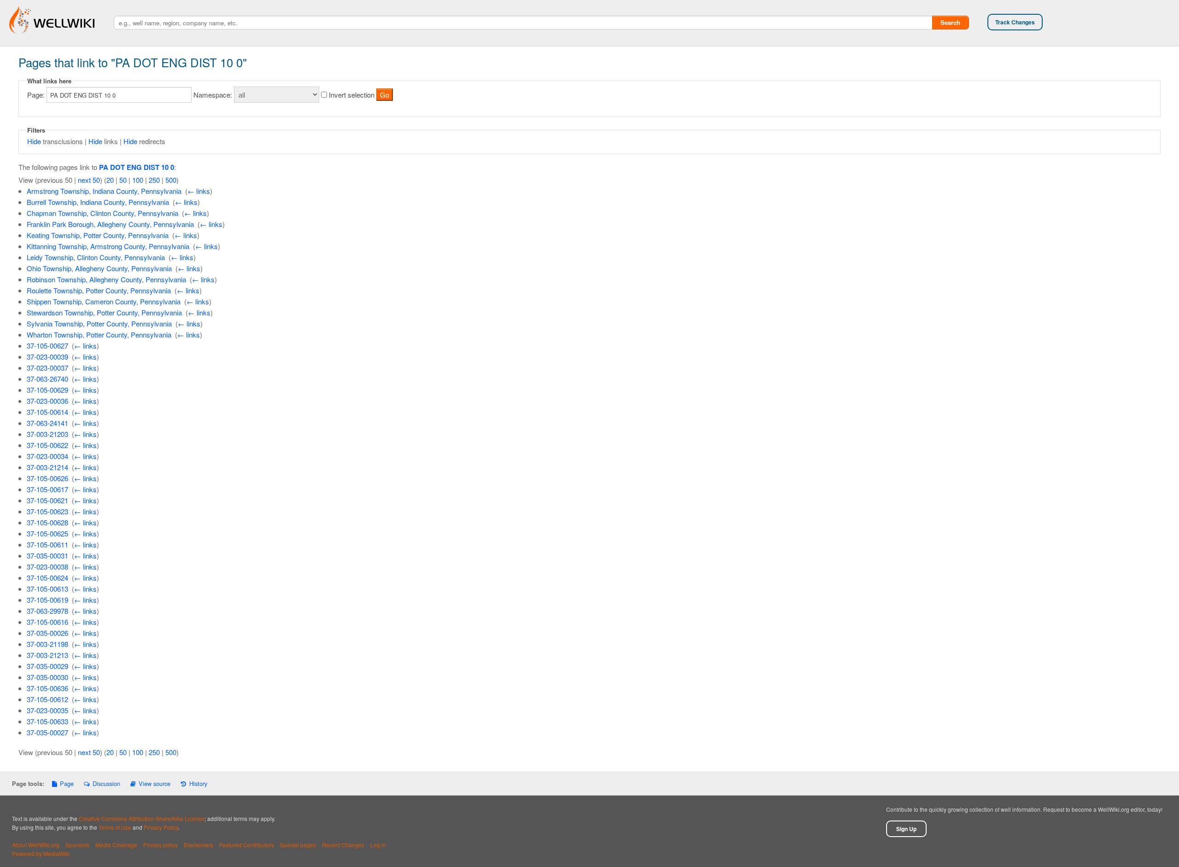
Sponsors (77, 845)
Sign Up (906, 829)
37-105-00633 (47, 721)
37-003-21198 (47, 644)
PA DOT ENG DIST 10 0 (136, 167)
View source (154, 783)
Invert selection (351, 94)
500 (170, 180)
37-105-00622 (47, 445)
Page (67, 783)
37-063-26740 (47, 379)
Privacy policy (160, 845)
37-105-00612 (47, 699)
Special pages (298, 845)
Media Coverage (116, 845)
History (198, 783)
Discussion (106, 783)
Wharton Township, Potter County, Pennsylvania (99, 334)
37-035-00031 (47, 555)
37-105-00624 (47, 577)
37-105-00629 (47, 390)
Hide (34, 141)
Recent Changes (343, 845)
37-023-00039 (47, 356)
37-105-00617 (47, 489)
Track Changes (1015, 22)
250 (154, 180)
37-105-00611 (47, 544)
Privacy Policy (161, 827)
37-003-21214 (47, 467)
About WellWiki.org (35, 845)
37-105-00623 (47, 511)
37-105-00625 (47, 533)
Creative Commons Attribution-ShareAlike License (141, 818)
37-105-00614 (47, 412)
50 (123, 180)
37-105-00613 (47, 589)
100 (137, 180)
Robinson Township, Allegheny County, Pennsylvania (106, 279)
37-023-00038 (47, 566)
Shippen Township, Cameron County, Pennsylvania (104, 301)
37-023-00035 (47, 710)
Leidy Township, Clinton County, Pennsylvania (96, 257)
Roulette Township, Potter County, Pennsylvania (99, 290)
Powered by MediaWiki (41, 853)
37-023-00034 (47, 456)
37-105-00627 (47, 345)
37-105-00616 (47, 622)
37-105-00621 (47, 500)
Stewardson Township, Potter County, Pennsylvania (104, 312)
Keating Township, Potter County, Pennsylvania (98, 235)
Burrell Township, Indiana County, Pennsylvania (98, 202)
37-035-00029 (47, 666)
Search (950, 22)
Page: (36, 94)
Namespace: (212, 94)
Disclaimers (198, 845)
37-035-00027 (47, 732)
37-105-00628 (47, 522)
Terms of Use (115, 827)
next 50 (89, 180)
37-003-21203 (47, 434)
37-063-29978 (47, 611)
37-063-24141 (47, 423)
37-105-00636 (47, 688)
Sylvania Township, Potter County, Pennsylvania (99, 323)
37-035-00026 (47, 633)
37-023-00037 (47, 367)
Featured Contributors (246, 845)
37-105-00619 (47, 600)
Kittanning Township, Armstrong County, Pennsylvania (108, 246)
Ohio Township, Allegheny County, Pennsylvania (99, 268)
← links (198, 191)
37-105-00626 (47, 478)
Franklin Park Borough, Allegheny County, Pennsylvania (110, 224)
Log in (378, 845)
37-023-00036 (47, 401)
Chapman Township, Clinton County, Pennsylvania (102, 213)
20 (110, 180)
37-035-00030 (47, 677)
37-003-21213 (47, 655)
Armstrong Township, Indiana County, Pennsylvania (104, 191)
